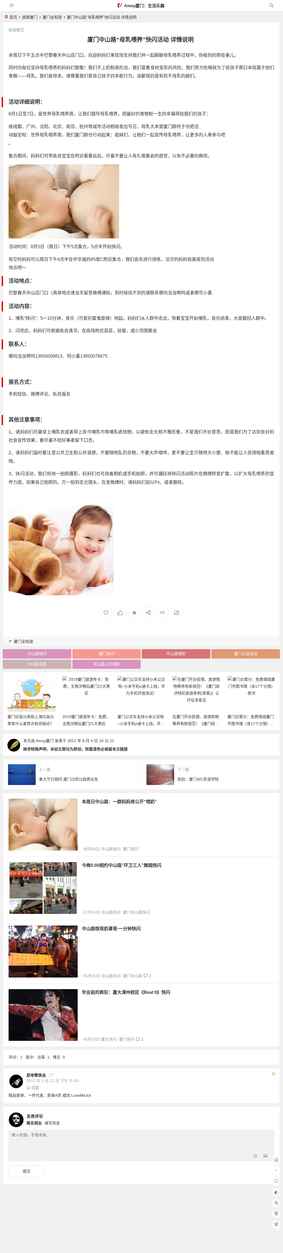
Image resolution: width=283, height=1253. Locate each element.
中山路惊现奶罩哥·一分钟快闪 (111, 928)
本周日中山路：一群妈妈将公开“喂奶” (119, 801)
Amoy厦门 (45, 741)
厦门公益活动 (245, 653)
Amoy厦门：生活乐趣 (143, 5)
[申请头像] (268, 1118)
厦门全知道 (52, 17)
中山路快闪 (37, 653)
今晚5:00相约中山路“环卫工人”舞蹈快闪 (121, 865)
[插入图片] (265, 1156)
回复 (35, 1087)
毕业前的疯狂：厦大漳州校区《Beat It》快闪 (126, 992)
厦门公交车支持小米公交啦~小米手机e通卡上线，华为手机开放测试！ (140, 723)
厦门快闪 (106, 653)
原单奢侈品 (36, 1075)
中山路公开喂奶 (106, 664)
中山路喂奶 (176, 653)
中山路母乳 (37, 664)
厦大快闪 (109, 1039)
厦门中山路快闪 (136, 912)
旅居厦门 (30, 17)
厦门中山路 (132, 976)
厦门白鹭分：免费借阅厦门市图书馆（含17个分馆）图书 (250, 723)
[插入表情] (255, 1156)
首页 (13, 17)
